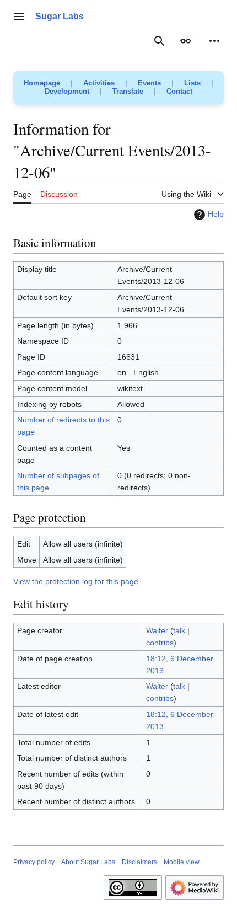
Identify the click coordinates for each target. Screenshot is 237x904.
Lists (192, 83)
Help (216, 214)
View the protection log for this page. (77, 581)
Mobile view (182, 862)
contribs (160, 642)
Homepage (42, 83)
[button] (19, 16)
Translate (127, 91)
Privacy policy (34, 862)
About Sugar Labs (88, 862)
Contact (179, 91)
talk (179, 630)
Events (149, 83)
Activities (99, 83)
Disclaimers (139, 862)
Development (67, 91)
